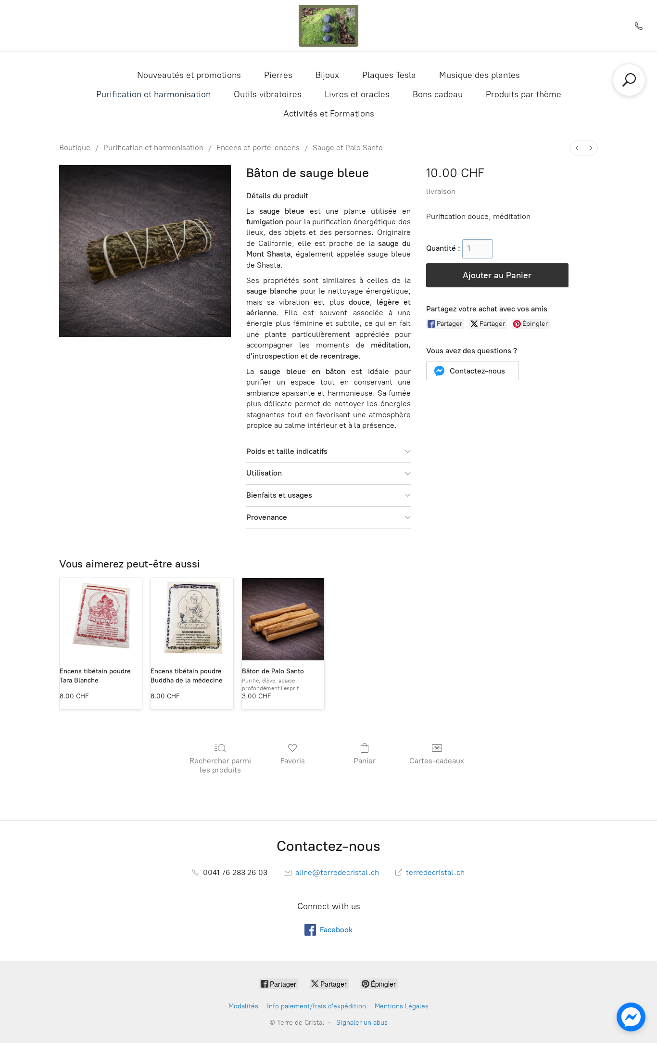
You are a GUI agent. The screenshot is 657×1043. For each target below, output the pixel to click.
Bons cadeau (438, 94)
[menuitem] (577, 148)
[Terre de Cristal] (328, 26)
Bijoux (327, 75)
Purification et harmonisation (153, 94)
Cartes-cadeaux (436, 760)
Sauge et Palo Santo (348, 147)
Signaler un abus (362, 1022)
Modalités (243, 1006)
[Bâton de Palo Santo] (283, 619)
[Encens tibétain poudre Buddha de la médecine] (192, 619)
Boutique (74, 147)
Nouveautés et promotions (189, 75)
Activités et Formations (328, 113)
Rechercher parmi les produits (220, 765)
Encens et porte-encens (258, 147)
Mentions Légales (402, 1006)
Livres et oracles (357, 94)
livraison (440, 191)
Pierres (278, 75)
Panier (365, 760)
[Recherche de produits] (629, 80)
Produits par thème (523, 94)
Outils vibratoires (268, 94)
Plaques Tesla (389, 75)
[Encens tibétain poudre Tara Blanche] (101, 619)
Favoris (292, 760)
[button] (472, 370)
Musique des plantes (479, 75)
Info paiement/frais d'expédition (316, 1006)
